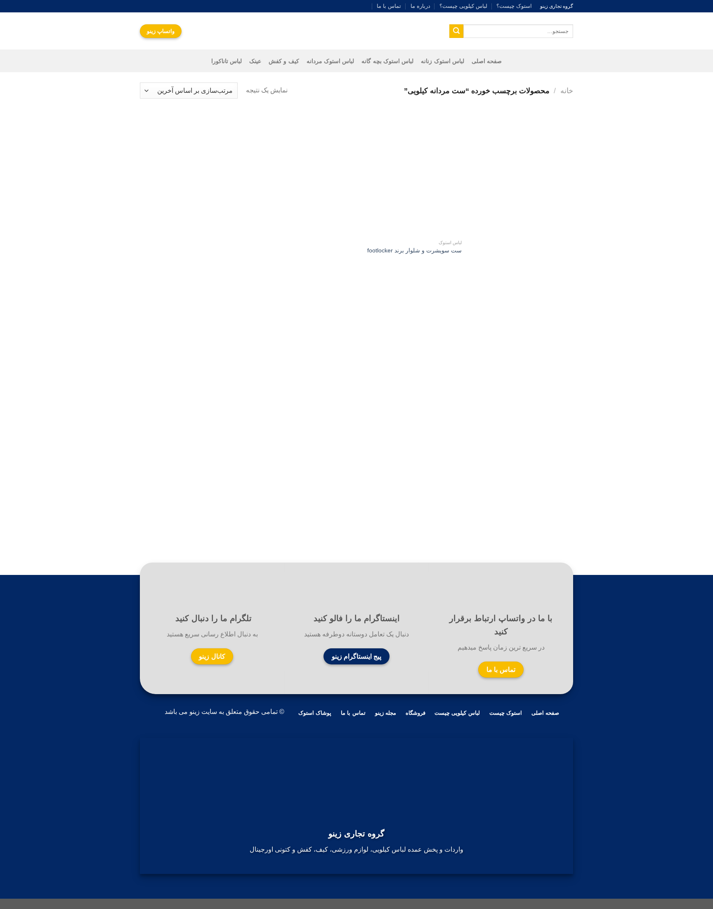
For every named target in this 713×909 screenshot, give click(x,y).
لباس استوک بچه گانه (387, 61)
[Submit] (456, 31)
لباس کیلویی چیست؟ (463, 6)
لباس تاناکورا (226, 61)
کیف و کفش (284, 61)
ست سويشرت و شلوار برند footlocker (414, 250)
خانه (566, 90)
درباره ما (420, 6)
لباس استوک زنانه (442, 61)
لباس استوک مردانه (330, 61)
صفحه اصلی (487, 61)
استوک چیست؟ (514, 6)
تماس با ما (389, 6)
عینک (255, 61)
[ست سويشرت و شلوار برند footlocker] (411, 174)
